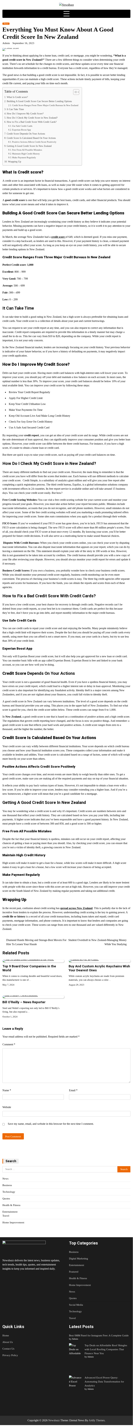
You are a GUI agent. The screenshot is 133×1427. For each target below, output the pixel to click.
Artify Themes (97, 1420)
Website (6, 1107)
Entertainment (9, 1211)
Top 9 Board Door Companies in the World (29, 968)
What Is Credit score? (17, 97)
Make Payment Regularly (24, 157)
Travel (5, 1215)
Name (6, 1090)
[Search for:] (59, 1169)
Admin (6, 43)
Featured (73, 1271)
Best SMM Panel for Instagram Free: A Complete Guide (99, 1335)
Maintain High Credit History (26, 153)
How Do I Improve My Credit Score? (25, 113)
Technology (8, 1191)
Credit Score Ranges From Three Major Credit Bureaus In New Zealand (45, 105)
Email (73, 1090)
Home (5, 1335)
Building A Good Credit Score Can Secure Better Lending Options (39, 101)
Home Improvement (13, 1222)
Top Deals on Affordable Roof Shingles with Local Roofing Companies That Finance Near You (106, 1349)
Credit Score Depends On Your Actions (26, 133)
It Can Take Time (15, 109)
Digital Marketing (78, 1258)
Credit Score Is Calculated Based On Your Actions (31, 138)
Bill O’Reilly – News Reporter (23, 1002)
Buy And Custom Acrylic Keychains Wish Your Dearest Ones (99, 968)
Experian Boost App (21, 129)
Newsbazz (54, 1420)
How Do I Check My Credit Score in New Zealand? (32, 117)
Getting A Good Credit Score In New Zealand (29, 146)
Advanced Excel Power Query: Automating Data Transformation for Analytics (104, 1381)
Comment (8, 1044)
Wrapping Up (14, 161)
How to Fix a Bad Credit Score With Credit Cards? (32, 121)
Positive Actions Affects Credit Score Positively (34, 142)
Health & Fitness (11, 1205)
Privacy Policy (10, 1355)
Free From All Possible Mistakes (27, 150)
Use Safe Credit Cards (22, 126)
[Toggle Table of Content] (74, 92)
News (6, 24)
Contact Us (8, 1348)
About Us (7, 1342)
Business (7, 1185)
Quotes (6, 1198)
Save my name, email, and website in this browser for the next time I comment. (51, 1123)
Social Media (76, 1304)
